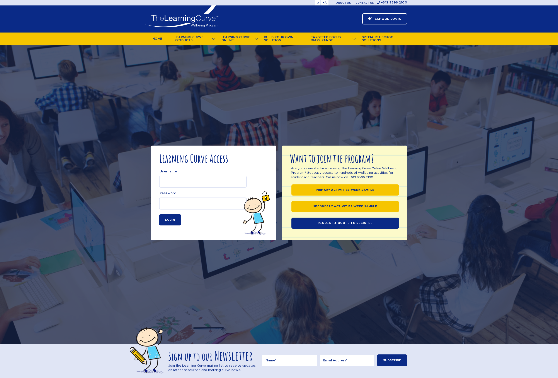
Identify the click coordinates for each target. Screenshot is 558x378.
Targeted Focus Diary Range (326, 39)
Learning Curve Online (235, 39)
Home (157, 38)
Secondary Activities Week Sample (345, 206)
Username (168, 171)
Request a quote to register (345, 223)
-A (317, 3)
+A (325, 2)
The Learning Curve (181, 16)
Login (170, 219)
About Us (343, 3)
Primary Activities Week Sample (345, 190)
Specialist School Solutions (378, 39)
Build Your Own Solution (279, 39)
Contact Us (365, 3)
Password (168, 193)
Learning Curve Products (189, 39)
